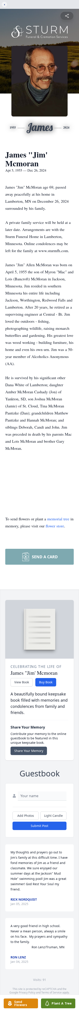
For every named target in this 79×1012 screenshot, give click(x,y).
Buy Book (45, 682)
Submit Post (39, 826)
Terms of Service (51, 992)
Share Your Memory (28, 751)
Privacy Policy (27, 992)
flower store (55, 525)
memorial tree (58, 518)
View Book (21, 682)
